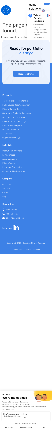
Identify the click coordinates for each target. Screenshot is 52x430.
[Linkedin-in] (16, 228)
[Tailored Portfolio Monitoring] (30, 15)
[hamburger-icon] (47, 4)
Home (32, 4)
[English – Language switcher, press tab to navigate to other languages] (43, 12)
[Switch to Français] (48, 17)
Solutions (35, 8)
